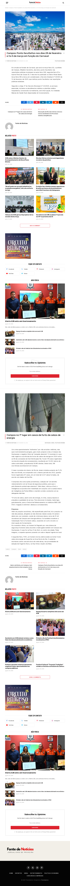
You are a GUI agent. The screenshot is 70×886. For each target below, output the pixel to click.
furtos (24, 549)
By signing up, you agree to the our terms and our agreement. (36, 380)
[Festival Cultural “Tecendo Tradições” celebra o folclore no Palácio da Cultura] (50, 653)
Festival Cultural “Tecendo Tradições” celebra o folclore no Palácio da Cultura (50, 665)
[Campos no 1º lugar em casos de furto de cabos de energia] (35, 412)
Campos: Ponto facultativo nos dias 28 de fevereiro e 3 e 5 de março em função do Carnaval (50, 567)
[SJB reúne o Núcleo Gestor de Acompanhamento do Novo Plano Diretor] (19, 147)
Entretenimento (36, 873)
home (11, 873)
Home (6, 7)
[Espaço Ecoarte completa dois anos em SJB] (10, 333)
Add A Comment (35, 225)
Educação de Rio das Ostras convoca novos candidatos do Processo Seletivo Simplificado (50, 113)
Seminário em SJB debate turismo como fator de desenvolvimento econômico (40, 340)
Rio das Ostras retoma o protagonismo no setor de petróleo (50, 159)
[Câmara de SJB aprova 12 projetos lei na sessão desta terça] (19, 204)
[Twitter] (7, 73)
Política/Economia (60, 61)
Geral (52, 442)
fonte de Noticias (11, 61)
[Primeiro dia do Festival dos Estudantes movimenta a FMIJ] (10, 350)
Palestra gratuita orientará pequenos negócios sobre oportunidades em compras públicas (18, 666)
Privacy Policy (46, 380)
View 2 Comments (35, 677)
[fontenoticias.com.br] (35, 3)
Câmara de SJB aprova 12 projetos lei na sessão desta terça (19, 216)
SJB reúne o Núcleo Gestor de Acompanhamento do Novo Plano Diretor (17, 160)
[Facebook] (7, 70)
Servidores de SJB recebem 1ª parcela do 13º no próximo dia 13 (49, 216)
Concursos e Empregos (35, 875)
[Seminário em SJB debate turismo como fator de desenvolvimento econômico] (10, 342)
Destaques (48, 442)
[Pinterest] (7, 85)
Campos (14, 549)
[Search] (63, 3)
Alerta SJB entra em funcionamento (20, 321)
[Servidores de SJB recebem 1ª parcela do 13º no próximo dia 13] (50, 204)
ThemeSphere (44, 880)
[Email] (7, 89)
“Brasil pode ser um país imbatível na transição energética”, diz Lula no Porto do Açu (19, 188)
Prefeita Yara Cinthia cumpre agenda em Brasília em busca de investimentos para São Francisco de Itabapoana (50, 188)
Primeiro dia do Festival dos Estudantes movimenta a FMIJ (33, 348)
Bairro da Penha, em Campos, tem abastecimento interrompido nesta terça (20, 567)
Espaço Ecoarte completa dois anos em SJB (29, 331)
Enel (19, 549)
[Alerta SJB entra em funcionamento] (35, 301)
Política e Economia (51, 873)
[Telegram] (7, 81)
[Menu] (7, 3)
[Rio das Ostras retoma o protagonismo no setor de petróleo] (50, 147)
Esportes (18, 873)
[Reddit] (7, 77)
